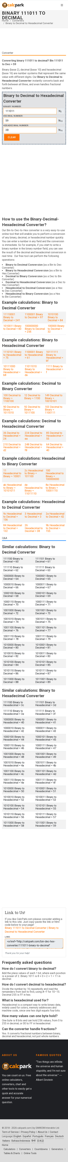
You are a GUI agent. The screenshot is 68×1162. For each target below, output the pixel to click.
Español (27, 1136)
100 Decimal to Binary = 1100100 (12, 398)
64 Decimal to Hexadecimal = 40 (54, 447)
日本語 (40, 1140)
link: (7, 937)
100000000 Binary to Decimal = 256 (35, 328)
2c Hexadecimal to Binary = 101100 (34, 473)
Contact (54, 1132)
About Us (42, 1132)
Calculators (9, 1149)
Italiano (6, 1140)
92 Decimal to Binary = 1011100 (32, 409)
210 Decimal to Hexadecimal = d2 (12, 447)
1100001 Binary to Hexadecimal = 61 (34, 354)
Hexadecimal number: (16, 125)
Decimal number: (13, 116)
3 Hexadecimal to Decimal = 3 (33, 515)
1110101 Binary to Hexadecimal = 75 (12, 354)
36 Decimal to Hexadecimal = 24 (11, 435)
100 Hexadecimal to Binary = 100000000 (55, 475)
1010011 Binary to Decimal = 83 (12, 327)
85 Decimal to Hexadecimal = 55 (54, 435)
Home (5, 20)
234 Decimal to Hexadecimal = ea (33, 435)
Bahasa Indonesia (21, 1140)
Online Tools (30, 1153)
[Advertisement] (34, 40)
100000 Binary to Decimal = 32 (56, 328)
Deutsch (59, 1136)
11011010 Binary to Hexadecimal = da (33, 371)
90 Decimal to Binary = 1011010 (11, 409)
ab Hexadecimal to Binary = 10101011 (12, 487)
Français (49, 1136)
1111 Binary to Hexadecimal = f (54, 369)
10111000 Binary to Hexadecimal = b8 (11, 371)
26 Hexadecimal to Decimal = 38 (34, 528)
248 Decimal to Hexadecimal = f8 (33, 447)
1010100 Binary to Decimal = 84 (55, 317)
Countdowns (41, 1149)
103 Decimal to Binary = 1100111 (53, 409)
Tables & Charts (12, 1153)
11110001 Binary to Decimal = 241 (11, 317)
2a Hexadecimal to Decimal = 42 (55, 515)
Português (38, 1136)
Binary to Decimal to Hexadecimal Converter (29, 23)
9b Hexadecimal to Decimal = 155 (55, 528)
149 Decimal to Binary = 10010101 (53, 398)
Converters (18, 20)
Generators (57, 1149)
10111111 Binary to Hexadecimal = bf (54, 356)
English (17, 1136)
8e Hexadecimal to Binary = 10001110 (55, 487)
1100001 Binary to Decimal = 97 (34, 316)
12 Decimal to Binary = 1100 (32, 397)
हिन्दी (33, 1140)
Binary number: (12, 107)
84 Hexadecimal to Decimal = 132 (12, 528)
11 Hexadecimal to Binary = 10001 (12, 473)
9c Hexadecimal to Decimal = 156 (12, 516)
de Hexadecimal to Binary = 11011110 (34, 489)
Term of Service (10, 1132)
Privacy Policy (28, 1132)
